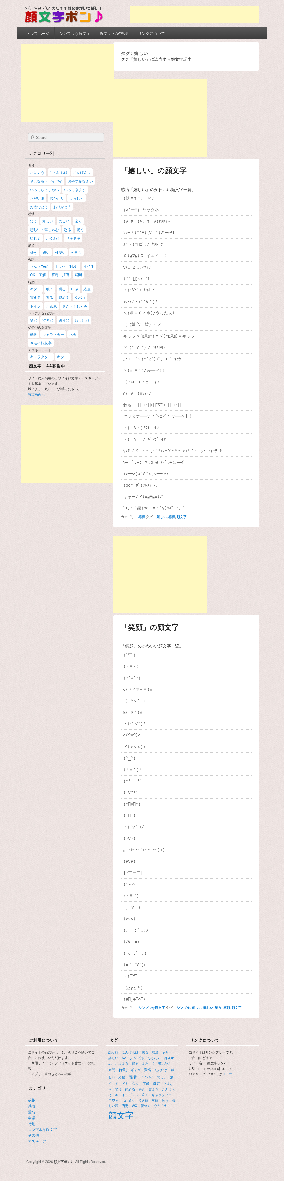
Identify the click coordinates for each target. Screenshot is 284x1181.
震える (35, 297)
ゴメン (133, 1094)
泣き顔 (47, 320)
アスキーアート (40, 1141)
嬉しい (162, 516)
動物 (33, 334)
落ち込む (165, 1063)
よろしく (76, 198)
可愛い (60, 252)
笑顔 (226, 1007)
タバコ (80, 297)
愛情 (31, 1111)
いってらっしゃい (44, 189)
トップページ (38, 33)
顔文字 (182, 516)
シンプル (183, 1007)
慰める (64, 297)
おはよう (37, 172)
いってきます (75, 189)
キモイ (120, 1094)
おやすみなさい (80, 181)
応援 (87, 288)
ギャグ (136, 1069)
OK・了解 (38, 274)
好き (33, 252)
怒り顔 (64, 320)
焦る (145, 1052)
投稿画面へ (36, 394)
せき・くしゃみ (74, 306)
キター (35, 288)
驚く (80, 229)
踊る (62, 288)
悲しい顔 (82, 320)
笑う (218, 1007)
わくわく (53, 238)
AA (124, 1057)
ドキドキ (73, 238)
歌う (49, 288)
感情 (141, 516)
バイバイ (146, 1077)
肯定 (156, 1083)
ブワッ (113, 1100)
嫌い (46, 252)
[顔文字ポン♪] (64, 24)
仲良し (76, 252)
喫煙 (155, 1052)
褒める (146, 1105)
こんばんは (82, 172)
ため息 (51, 306)
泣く (78, 220)
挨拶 (31, 1100)
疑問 (78, 274)
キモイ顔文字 (41, 343)
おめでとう (39, 206)
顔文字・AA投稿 (114, 33)
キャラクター (53, 334)
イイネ (88, 266)
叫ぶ (74, 288)
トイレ (35, 306)
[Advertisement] (194, 14)
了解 (146, 1083)
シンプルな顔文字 (74, 33)
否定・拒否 (60, 274)
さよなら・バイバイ (46, 181)
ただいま (37, 198)
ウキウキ (160, 1105)
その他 (33, 1135)
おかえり (57, 198)
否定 (125, 1105)
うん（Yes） (40, 266)
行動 (31, 1123)
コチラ (227, 1073)
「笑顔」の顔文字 (150, 627)
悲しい (162, 1077)
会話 (31, 1117)
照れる (35, 238)
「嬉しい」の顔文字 (154, 170)
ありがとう (62, 206)
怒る (67, 229)
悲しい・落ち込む (44, 229)
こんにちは (59, 172)
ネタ (73, 334)
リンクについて (151, 33)
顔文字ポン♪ (63, 1161)
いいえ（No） (67, 266)
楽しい (208, 1007)
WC (134, 1105)
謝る (49, 297)
